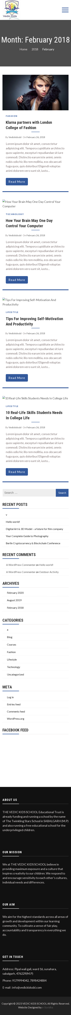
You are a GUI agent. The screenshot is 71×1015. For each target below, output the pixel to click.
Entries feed (13, 704)
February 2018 (15, 607)
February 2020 (15, 592)
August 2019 (14, 600)
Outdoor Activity (49, 571)
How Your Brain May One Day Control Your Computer (29, 223)
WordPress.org (15, 718)
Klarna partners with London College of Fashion (29, 125)
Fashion (12, 116)
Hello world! (13, 521)
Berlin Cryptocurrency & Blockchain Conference (33, 543)
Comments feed (16, 711)
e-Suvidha (47, 1007)
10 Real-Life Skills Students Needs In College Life (34, 415)
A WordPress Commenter (20, 564)
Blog (9, 637)
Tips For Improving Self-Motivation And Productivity (34, 321)
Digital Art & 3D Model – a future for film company (34, 528)
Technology (15, 214)
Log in (10, 697)
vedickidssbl (15, 137)
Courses (11, 644)
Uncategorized (15, 674)
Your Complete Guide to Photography (27, 536)
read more (16, 181)
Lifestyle (12, 312)
